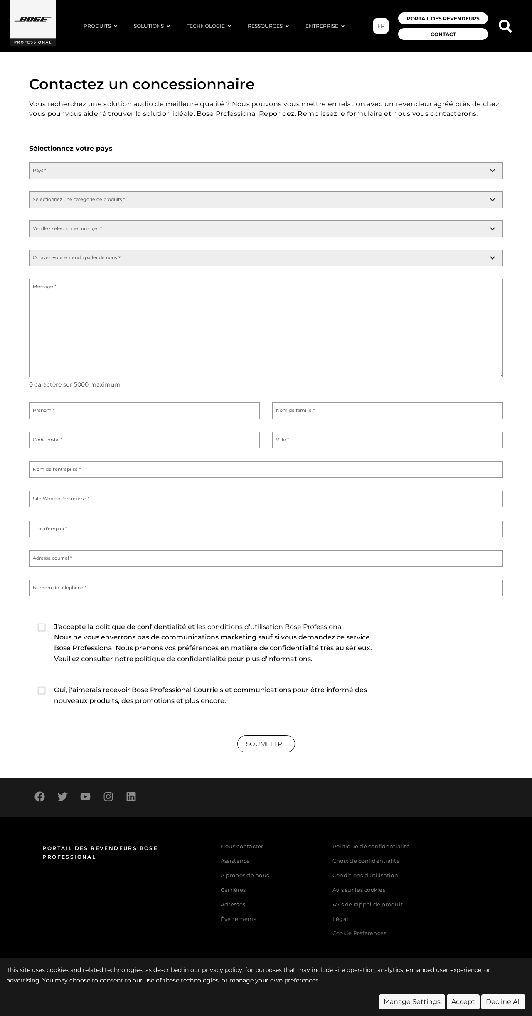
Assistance (235, 861)
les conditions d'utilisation (240, 627)
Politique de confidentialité (371, 846)
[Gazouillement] (62, 796)
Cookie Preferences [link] (359, 933)
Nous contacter (242, 846)
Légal (340, 919)
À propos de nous (245, 875)
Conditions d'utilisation (365, 875)
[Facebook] (39, 796)
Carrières (233, 890)
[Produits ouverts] (115, 26)
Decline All (503, 1002)
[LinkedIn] (131, 796)
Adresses (233, 904)
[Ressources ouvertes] (287, 26)
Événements (238, 919)
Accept (463, 1002)
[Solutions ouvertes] (168, 26)
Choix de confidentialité (366, 861)
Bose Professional (314, 627)
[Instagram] (108, 796)
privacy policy (222, 970)
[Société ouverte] (342, 26)
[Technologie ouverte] (229, 26)
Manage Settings (412, 1002)
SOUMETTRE (266, 744)
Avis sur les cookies (358, 890)
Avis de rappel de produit (367, 904)
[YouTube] (85, 796)
